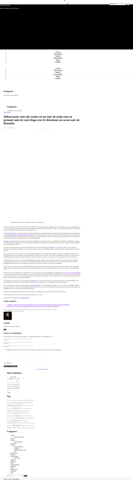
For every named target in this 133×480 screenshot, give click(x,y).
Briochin (12, 228)
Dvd (9, 410)
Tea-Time (32, 425)
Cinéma (15, 407)
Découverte (14, 453)
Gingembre (13, 418)
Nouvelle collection (27, 422)
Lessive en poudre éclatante (72, 272)
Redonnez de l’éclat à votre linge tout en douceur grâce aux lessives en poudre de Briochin (33, 306)
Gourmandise (58, 58)
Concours (13, 443)
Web (12, 472)
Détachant (21, 309)
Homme (13, 459)
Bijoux (12, 438)
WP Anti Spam (45, 369)
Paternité (13, 466)
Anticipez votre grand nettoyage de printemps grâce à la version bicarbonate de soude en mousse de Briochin (38, 304)
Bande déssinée (24, 400)
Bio (12, 309)
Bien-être (11, 402)
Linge (39, 309)
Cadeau (13, 440)
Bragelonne (29, 402)
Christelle (9, 311)
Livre (14, 420)
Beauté (57, 56)
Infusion (9, 420)
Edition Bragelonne (17, 411)
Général (13, 454)
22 (17, 386)
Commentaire (7, 363)
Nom (6, 339)
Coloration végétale (27, 408)
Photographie (10, 425)
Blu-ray (21, 402)
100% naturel (7, 309)
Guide (27, 418)
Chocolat (25, 405)
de (21, 235)
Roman (16, 425)
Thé (14, 427)
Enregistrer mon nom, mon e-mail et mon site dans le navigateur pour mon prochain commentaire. (33, 350)
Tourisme (13, 471)
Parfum (33, 422)
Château (58, 62)
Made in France (45, 309)
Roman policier (25, 425)
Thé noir (18, 427)
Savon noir (53, 309)
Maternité (13, 461)
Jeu (15, 451)
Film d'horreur (24, 415)
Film (16, 415)
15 (17, 384)
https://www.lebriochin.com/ (22, 297)
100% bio (9, 400)
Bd (30, 400)
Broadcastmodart (5, 5)
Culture (57, 52)
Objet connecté (15, 464)
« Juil (8, 392)
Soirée (12, 467)
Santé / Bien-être (19, 437)
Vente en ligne (30, 427)
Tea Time (17, 458)
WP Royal (16, 479)
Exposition (17, 413)
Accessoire (16, 400)
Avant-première (18, 446)
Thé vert (24, 427)
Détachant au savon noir (31, 309)
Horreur (31, 418)
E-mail (6, 343)
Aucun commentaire (18, 311)
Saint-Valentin (18, 442)
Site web (6, 346)
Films (29, 415)
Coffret (21, 408)
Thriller (10, 427)
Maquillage (10, 422)
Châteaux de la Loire (20, 450)
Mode (58, 60)
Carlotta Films (14, 405)
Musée (20, 422)
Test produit (58, 54)
